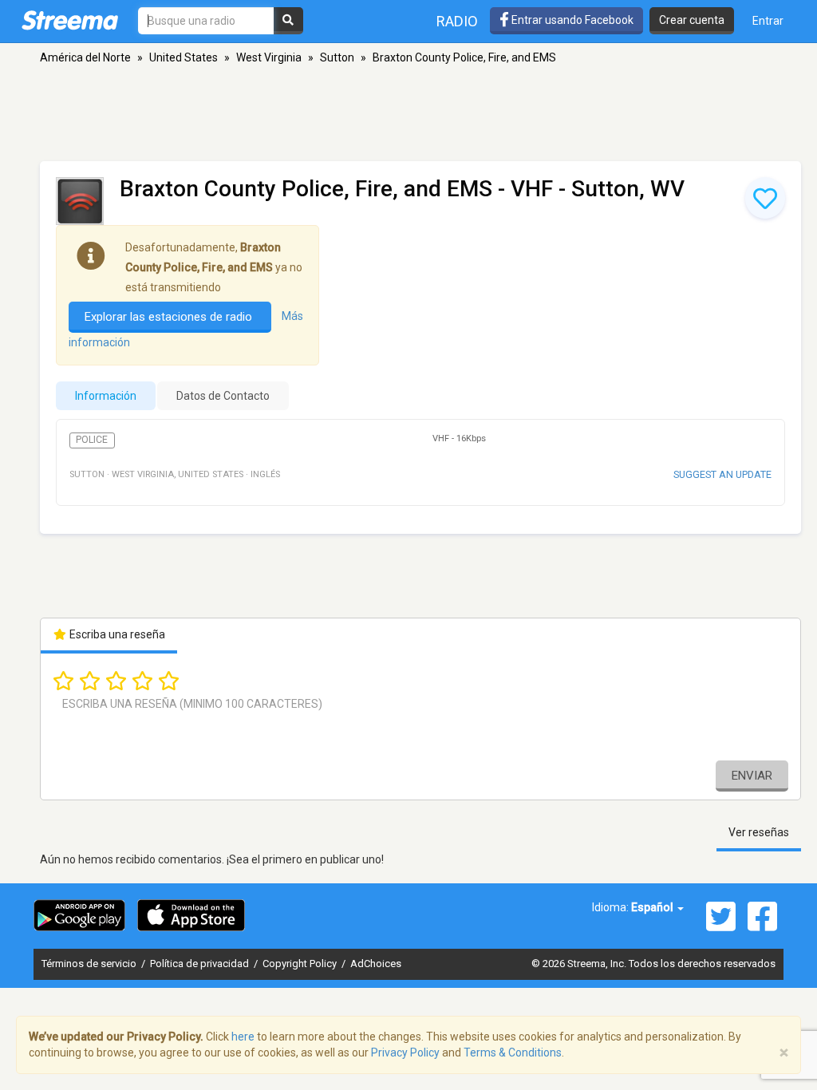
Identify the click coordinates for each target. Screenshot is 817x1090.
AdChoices (375, 964)
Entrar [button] (767, 20)
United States (183, 57)
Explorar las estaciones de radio (170, 317)
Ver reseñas (758, 832)
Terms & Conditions (513, 1052)
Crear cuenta (691, 20)
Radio (457, 21)
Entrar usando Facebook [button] (571, 20)
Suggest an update (722, 474)
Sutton (337, 57)
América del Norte (85, 57)
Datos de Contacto (223, 395)
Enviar (752, 775)
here (243, 1036)
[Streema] (70, 20)
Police (92, 439)
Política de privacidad (200, 964)
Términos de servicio (90, 964)
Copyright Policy (300, 964)
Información (105, 395)
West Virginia (269, 57)
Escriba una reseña (116, 634)
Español (653, 907)
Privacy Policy (405, 1052)
